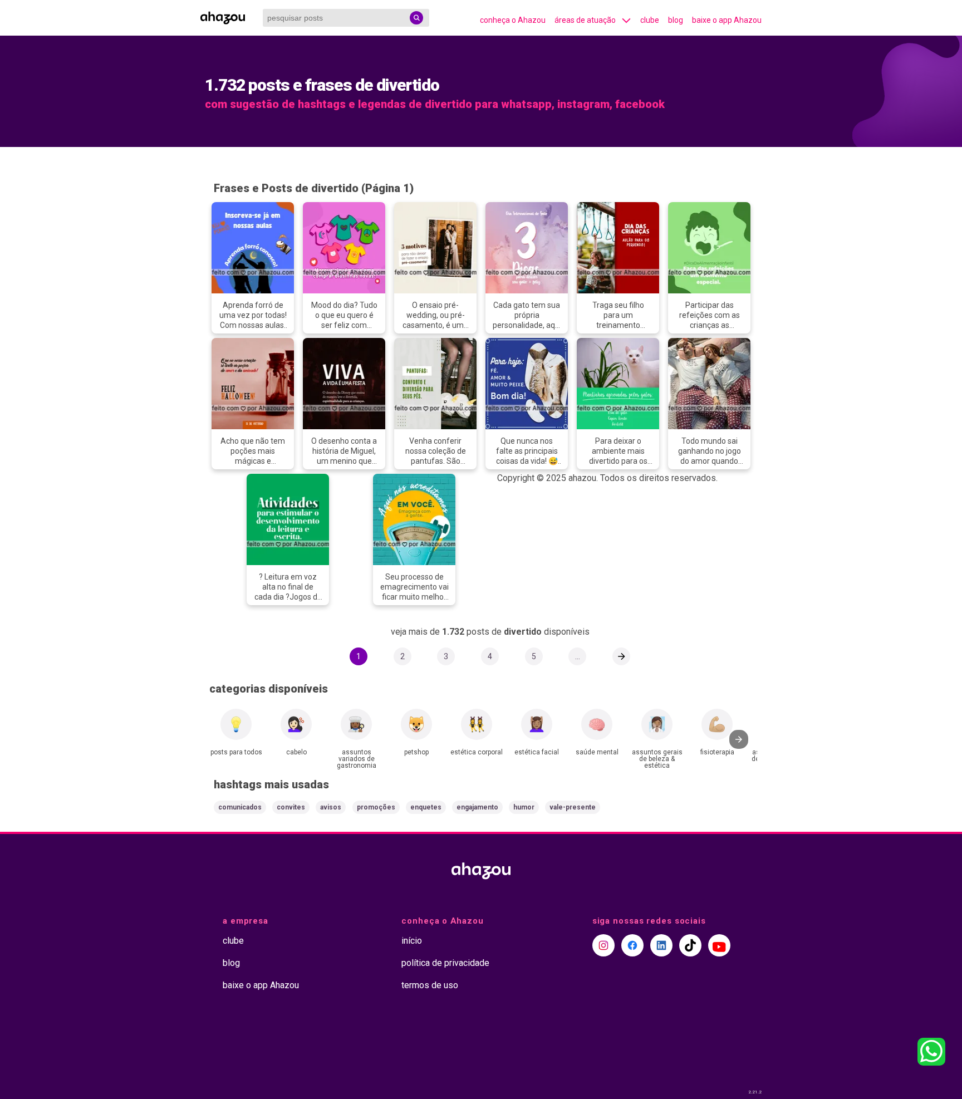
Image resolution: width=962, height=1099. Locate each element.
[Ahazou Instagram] (603, 945)
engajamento (477, 807)
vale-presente (572, 807)
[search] (416, 17)
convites (291, 807)
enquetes (425, 807)
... (577, 656)
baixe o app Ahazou (727, 20)
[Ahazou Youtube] (719, 945)
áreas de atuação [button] (585, 20)
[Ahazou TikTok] (690, 945)
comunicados (240, 807)
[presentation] (738, 739)
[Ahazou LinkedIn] (661, 945)
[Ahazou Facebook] (632, 945)
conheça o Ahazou (513, 20)
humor (523, 807)
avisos (330, 807)
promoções (376, 807)
